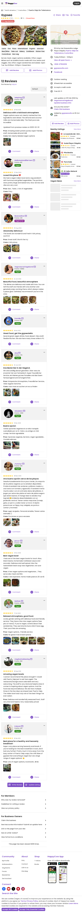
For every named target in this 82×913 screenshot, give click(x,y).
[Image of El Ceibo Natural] (55, 173)
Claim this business (8, 820)
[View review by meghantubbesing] (8, 661)
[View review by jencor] (8, 543)
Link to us (25, 868)
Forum (4, 871)
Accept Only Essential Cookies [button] (32, 909)
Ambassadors (7, 864)
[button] (65, 32)
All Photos (38, 43)
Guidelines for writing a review (13, 804)
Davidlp (17, 318)
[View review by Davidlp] (8, 321)
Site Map (25, 871)
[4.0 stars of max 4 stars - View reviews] (5, 18)
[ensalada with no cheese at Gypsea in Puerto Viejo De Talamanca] (15, 300)
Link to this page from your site (13, 829)
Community (8, 856)
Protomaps (62, 41)
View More (77, 129)
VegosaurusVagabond (23, 267)
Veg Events (6, 868)
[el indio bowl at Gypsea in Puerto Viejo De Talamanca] (24, 300)
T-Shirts (37, 861)
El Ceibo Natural (70, 171)
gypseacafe (67, 113)
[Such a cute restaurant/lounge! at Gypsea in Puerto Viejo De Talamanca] (7, 707)
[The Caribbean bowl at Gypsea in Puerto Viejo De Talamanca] (7, 640)
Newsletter (6, 875)
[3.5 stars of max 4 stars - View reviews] (65, 155)
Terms (23, 901)
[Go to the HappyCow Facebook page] (4, 889)
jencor (17, 541)
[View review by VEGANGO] (8, 413)
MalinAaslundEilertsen (23, 160)
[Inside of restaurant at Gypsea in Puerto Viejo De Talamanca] (7, 582)
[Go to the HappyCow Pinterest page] (18, 889)
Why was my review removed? (13, 800)
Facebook (58, 72)
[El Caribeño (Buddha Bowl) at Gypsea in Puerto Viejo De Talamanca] (41, 640)
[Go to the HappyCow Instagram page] (23, 889)
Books (36, 864)
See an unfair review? (9, 833)
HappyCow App (56, 856)
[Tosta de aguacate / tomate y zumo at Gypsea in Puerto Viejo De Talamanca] (15, 445)
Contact (25, 864)
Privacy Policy (32, 901)
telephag (18, 97)
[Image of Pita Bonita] (55, 155)
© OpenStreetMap (71, 41)
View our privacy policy (10, 808)
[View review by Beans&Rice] (8, 218)
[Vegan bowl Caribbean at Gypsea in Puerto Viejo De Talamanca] (15, 582)
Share (58, 15)
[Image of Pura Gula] (55, 164)
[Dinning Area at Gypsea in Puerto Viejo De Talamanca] (32, 640)
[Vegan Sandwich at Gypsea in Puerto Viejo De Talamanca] (15, 392)
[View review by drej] (8, 355)
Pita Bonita (68, 152)
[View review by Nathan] (8, 603)
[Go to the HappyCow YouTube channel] (8, 889)
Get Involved (6, 878)
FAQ (23, 860)
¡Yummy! (18, 464)
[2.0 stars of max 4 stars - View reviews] (65, 145)
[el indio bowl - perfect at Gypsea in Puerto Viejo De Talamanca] (32, 300)
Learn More (73, 903)
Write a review (65, 173)
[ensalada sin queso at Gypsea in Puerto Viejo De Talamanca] (7, 300)
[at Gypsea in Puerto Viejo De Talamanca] (7, 197)
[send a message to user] (24, 97)
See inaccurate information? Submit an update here (21, 824)
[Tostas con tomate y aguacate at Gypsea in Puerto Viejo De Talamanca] (7, 522)
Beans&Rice (19, 216)
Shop (37, 856)
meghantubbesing (22, 659)
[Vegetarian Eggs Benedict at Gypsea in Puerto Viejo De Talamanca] (15, 640)
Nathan (17, 601)
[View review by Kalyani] (8, 728)
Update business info (62, 103)
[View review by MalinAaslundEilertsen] (8, 163)
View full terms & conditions (12, 837)
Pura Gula (68, 162)
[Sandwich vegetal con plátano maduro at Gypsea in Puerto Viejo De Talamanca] (15, 522)
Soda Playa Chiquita (72, 143)
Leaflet (56, 41)
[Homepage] (11, 3)
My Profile (5, 861)
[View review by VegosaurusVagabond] (8, 269)
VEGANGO (18, 411)
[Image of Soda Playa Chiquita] (55, 145)
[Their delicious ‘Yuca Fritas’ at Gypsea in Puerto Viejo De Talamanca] (24, 640)
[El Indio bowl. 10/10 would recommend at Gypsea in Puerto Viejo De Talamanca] (15, 707)
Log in (76, 3)
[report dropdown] (44, 97)
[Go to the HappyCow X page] (13, 889)
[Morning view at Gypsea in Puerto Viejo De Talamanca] (7, 767)
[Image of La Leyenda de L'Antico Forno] (55, 136)
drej (16, 353)
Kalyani (14, 84)
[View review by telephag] (8, 100)
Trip (67, 15)
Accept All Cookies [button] (10, 909)
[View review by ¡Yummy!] (8, 466)
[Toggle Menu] (2, 3)
